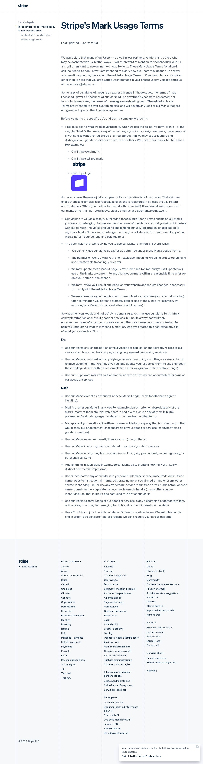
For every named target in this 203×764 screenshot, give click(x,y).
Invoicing (66, 624)
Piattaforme (110, 615)
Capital (65, 584)
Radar (64, 655)
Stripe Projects (112, 728)
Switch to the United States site (140, 756)
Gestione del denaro (115, 611)
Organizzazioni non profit (117, 651)
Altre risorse (153, 614)
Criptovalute (68, 602)
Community (153, 579)
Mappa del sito (155, 605)
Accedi (151, 670)
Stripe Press (153, 640)
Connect (66, 597)
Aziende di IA (111, 624)
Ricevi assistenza (156, 658)
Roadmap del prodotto (159, 627)
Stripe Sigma (68, 664)
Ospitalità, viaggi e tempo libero (121, 637)
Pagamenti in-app (113, 602)
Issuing (65, 628)
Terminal (66, 673)
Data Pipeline (68, 606)
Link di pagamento (71, 642)
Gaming (108, 633)
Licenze (151, 601)
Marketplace (111, 606)
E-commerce (111, 584)
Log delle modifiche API (117, 719)
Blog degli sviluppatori (116, 732)
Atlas (64, 571)
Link (63, 633)
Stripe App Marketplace (117, 680)
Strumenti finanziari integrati (119, 588)
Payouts (65, 651)
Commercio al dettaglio (117, 664)
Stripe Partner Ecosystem (118, 685)
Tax (63, 668)
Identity (65, 619)
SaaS (107, 619)
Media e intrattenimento (117, 646)
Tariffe (65, 566)
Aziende (108, 566)
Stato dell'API (111, 715)
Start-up (108, 571)
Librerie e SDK (111, 724)
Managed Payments (72, 637)
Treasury (66, 677)
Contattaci (153, 645)
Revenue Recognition (73, 659)
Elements (66, 611)
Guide (150, 566)
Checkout (66, 588)
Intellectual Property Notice (36, 35)
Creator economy (113, 628)
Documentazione (113, 702)
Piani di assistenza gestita (161, 662)
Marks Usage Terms (32, 39)
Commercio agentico (115, 575)
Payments (66, 646)
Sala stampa (153, 636)
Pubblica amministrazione (118, 659)
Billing (64, 579)
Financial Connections (73, 615)
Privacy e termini (156, 588)
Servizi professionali (115, 655)
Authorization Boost (72, 575)
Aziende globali (112, 597)
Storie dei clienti (156, 571)
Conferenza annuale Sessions (163, 584)
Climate (65, 593)
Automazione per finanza (118, 593)
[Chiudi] (196, 747)
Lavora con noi (155, 631)
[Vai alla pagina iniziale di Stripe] (22, 561)
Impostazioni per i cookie (160, 610)
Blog (149, 575)
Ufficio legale (26, 22)
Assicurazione (112, 642)
